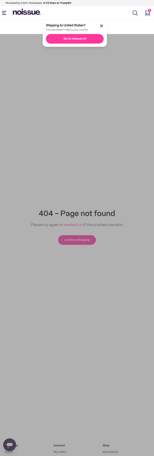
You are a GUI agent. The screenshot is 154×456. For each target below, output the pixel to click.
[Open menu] (5, 13)
